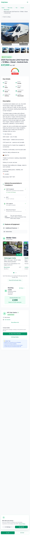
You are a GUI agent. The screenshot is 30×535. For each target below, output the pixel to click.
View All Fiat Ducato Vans (15, 280)
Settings (8, 527)
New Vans (10, 7)
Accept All (21, 527)
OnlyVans (4, 2)
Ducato (22, 7)
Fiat (16, 7)
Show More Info (15, 322)
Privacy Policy (22, 523)
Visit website (7, 319)
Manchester (6, 9)
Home (3, 7)
